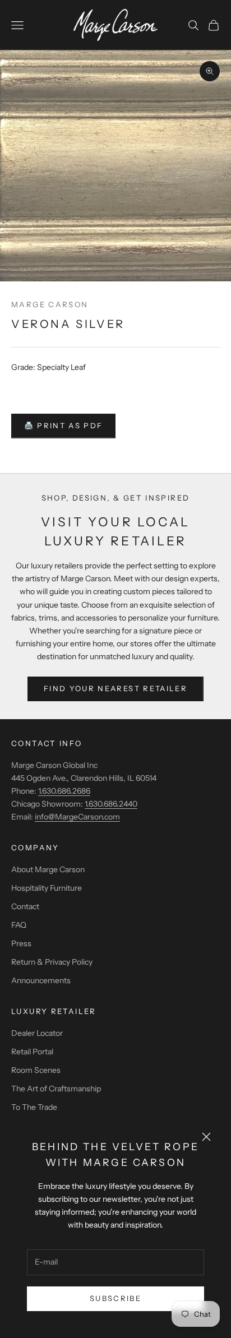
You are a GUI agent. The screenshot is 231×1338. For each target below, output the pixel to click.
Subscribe (115, 1298)
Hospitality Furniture (46, 888)
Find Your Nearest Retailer (115, 688)
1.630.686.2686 (64, 791)
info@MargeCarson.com (77, 817)
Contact (25, 906)
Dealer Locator (37, 1033)
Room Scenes (36, 1070)
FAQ (18, 925)
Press (21, 943)
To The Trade (34, 1107)
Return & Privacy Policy (52, 962)
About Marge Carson (48, 869)
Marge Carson (50, 304)
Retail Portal (32, 1052)
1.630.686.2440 (111, 804)
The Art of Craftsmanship (56, 1089)
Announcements (41, 980)
